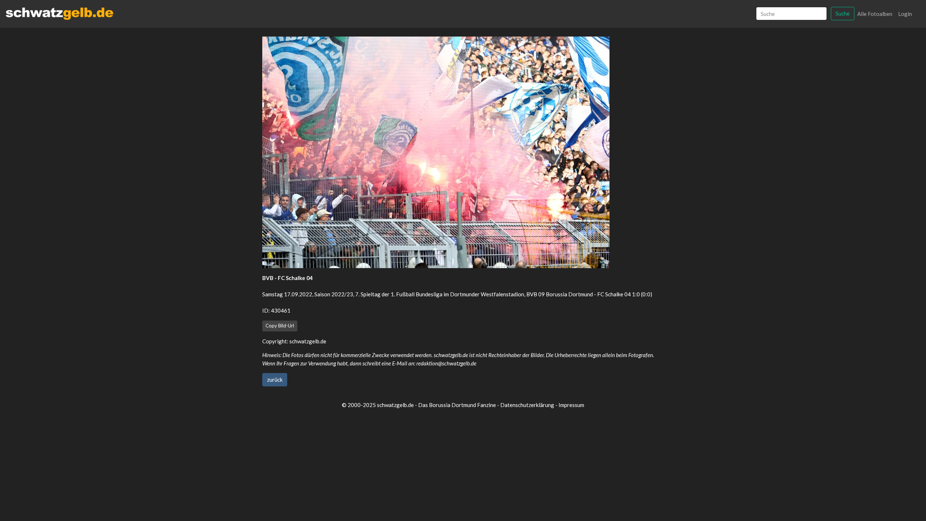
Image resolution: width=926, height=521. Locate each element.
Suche (843, 13)
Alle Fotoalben (874, 13)
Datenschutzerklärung (527, 405)
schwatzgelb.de (307, 341)
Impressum (571, 405)
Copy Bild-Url (280, 326)
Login (905, 13)
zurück (275, 379)
